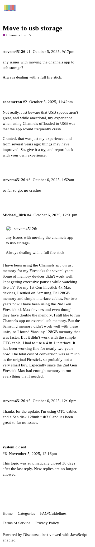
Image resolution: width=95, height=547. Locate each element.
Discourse (31, 534)
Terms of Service (16, 523)
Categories (26, 513)
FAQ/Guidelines (53, 513)
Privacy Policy (47, 523)
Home (8, 513)
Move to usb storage (32, 28)
